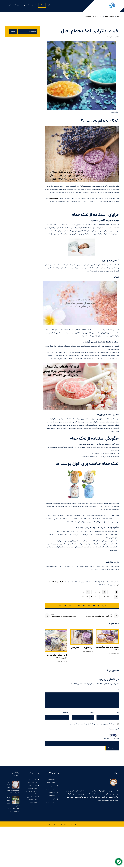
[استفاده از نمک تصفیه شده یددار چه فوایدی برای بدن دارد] (15, 800)
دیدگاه (116, 690)
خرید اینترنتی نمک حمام (107, 597)
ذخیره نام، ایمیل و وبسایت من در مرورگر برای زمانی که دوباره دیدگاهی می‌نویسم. (92, 724)
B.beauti (111, 592)
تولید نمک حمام (87, 651)
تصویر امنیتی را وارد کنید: (111, 738)
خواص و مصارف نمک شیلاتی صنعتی (31, 781)
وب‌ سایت (66, 712)
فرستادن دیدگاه (112, 748)
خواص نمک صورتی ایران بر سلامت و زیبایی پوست (32, 799)
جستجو (13, 31)
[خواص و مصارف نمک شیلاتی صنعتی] (15, 785)
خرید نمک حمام (81, 592)
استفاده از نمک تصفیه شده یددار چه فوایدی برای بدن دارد (31, 790)
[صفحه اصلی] (118, 17)
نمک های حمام (53, 198)
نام (118, 712)
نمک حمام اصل (84, 597)
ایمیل (92, 712)
